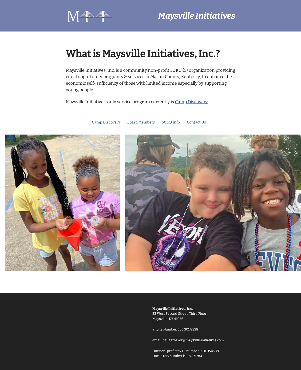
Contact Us (196, 122)
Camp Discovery (191, 101)
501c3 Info (171, 122)
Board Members (141, 122)
